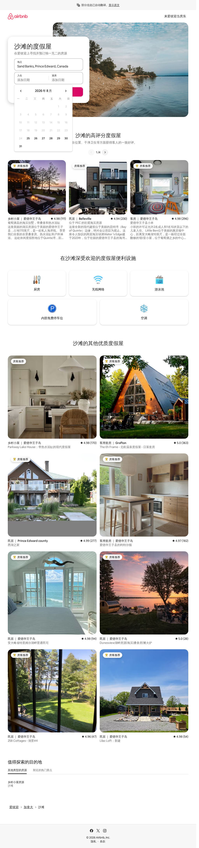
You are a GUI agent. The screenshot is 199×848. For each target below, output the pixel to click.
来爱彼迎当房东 (175, 16)
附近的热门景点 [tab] (42, 770)
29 (58, 138)
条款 (102, 841)
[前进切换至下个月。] (66, 91)
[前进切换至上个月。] (21, 91)
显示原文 (114, 5)
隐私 (93, 841)
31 (20, 146)
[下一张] (105, 152)
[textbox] (31, 80)
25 (28, 138)
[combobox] (48, 66)
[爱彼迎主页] (18, 16)
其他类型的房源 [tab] (17, 770)
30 (66, 138)
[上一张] (91, 152)
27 (43, 138)
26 (35, 138)
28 (50, 138)
